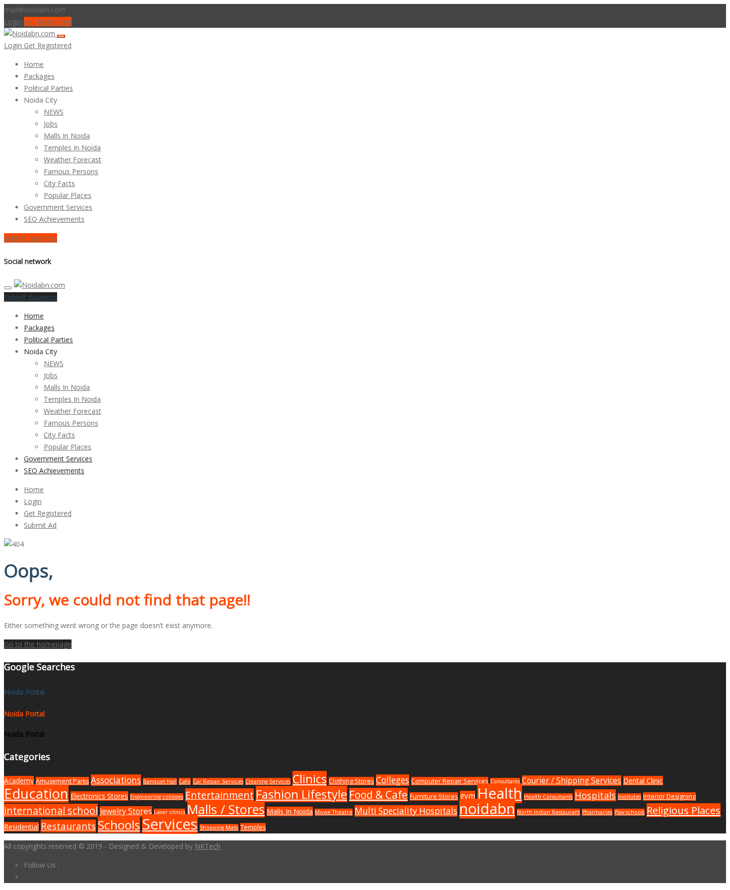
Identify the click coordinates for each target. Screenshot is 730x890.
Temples (253, 827)
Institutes (629, 796)
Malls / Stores (226, 809)
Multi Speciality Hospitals (406, 811)
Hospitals (595, 795)
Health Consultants (548, 796)
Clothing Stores (351, 781)
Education (36, 793)
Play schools (629, 812)
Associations (116, 780)
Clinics (309, 779)
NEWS (54, 112)
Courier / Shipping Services (571, 780)
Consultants (505, 781)
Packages (39, 76)
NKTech (207, 846)
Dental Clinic (643, 780)
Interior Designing (669, 796)
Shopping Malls (219, 827)
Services (170, 824)
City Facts (59, 183)
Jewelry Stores (126, 811)
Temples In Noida (72, 147)
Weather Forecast (72, 159)
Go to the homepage (38, 644)
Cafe (185, 781)
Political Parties (48, 88)
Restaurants (68, 826)
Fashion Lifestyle (301, 794)
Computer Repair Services (449, 781)
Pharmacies (597, 812)
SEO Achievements (54, 219)
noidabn (487, 809)
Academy (19, 780)
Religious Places (684, 810)
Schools (119, 825)
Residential (21, 826)
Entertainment (219, 795)
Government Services (58, 207)
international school (51, 810)
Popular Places (67, 195)
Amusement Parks (62, 781)
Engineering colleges (156, 796)
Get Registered (48, 21)
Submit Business (30, 238)
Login (13, 21)
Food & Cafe (378, 795)
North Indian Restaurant (548, 812)
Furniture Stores (434, 796)
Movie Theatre (334, 812)
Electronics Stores (99, 796)
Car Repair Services (218, 781)
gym (467, 796)
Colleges (392, 780)
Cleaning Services (268, 781)
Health (499, 793)
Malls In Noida (67, 135)
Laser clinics (169, 812)
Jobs (51, 123)
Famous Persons (71, 171)
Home (34, 64)
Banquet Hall (160, 781)
